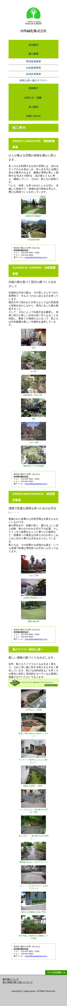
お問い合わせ (33, 116)
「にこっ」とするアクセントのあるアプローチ (33, 887)
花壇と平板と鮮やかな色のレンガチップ (33, 734)
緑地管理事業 (33, 74)
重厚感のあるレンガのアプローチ (33, 862)
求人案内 (33, 106)
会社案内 (33, 44)
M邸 (33, 419)
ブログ (33, 97)
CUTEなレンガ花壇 (33, 710)
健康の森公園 (33, 621)
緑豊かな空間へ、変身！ (33, 786)
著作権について (10, 979)
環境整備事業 (33, 61)
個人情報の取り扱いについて (17, 982)
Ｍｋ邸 (33, 371)
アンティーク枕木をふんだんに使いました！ (33, 761)
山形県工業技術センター (33, 598)
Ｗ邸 (33, 348)
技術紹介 (33, 88)
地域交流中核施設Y (33, 216)
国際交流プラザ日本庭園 (33, 466)
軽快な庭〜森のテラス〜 (33, 80)
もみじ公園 (33, 442)
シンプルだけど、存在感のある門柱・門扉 (33, 811)
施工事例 (33, 53)
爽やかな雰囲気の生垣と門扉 (33, 912)
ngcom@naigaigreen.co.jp (36, 257)
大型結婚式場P (33, 240)
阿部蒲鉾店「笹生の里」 (33, 395)
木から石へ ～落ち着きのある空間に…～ (33, 837)
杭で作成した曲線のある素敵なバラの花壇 (33, 937)
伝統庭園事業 (33, 67)
